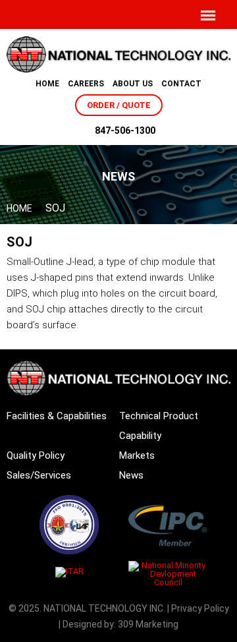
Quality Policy (36, 455)
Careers (86, 84)
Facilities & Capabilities (57, 416)
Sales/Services (39, 475)
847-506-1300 (125, 130)
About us (133, 84)
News (131, 475)
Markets (137, 455)
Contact (181, 84)
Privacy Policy (200, 608)
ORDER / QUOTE (119, 105)
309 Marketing (148, 624)
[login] (182, 15)
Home (47, 84)
